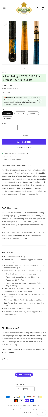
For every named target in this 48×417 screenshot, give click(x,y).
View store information (12, 159)
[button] (4, 8)
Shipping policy (36, 409)
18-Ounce (7, 113)
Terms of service (24, 409)
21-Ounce (7, 118)
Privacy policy (13, 409)
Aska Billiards (15, 405)
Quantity (4, 123)
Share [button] (6, 359)
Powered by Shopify (25, 405)
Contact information (25, 412)
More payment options (24, 147)
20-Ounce (33, 113)
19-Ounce (20, 113)
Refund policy (37, 405)
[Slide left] (19, 68)
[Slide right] (28, 68)
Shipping (4, 88)
